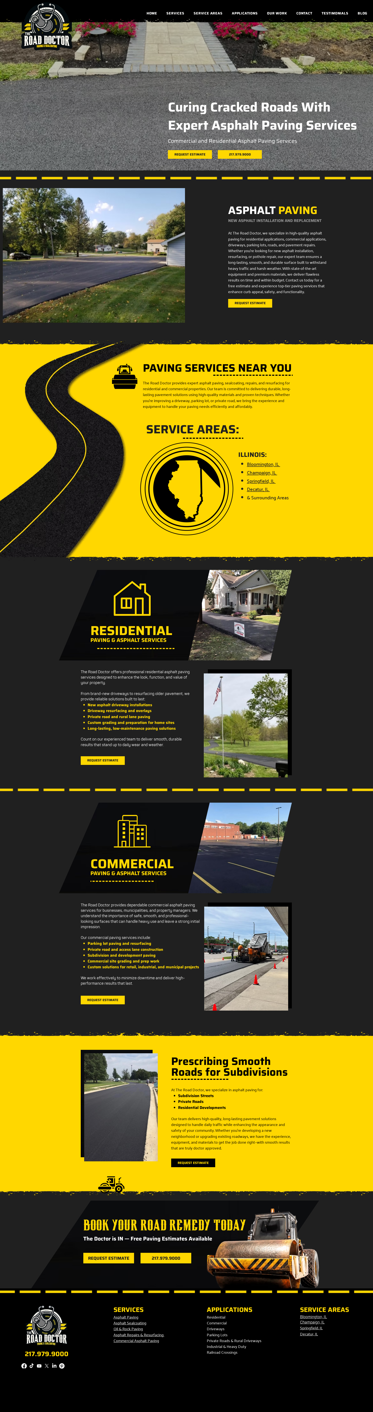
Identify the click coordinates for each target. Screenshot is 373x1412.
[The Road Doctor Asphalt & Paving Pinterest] (62, 1366)
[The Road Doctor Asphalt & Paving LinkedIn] (54, 1366)
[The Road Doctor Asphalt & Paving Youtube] (39, 1366)
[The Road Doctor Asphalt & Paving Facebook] (24, 1366)
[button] (175, 13)
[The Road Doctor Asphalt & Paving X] (46, 1366)
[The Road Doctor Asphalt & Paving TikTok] (31, 1366)
